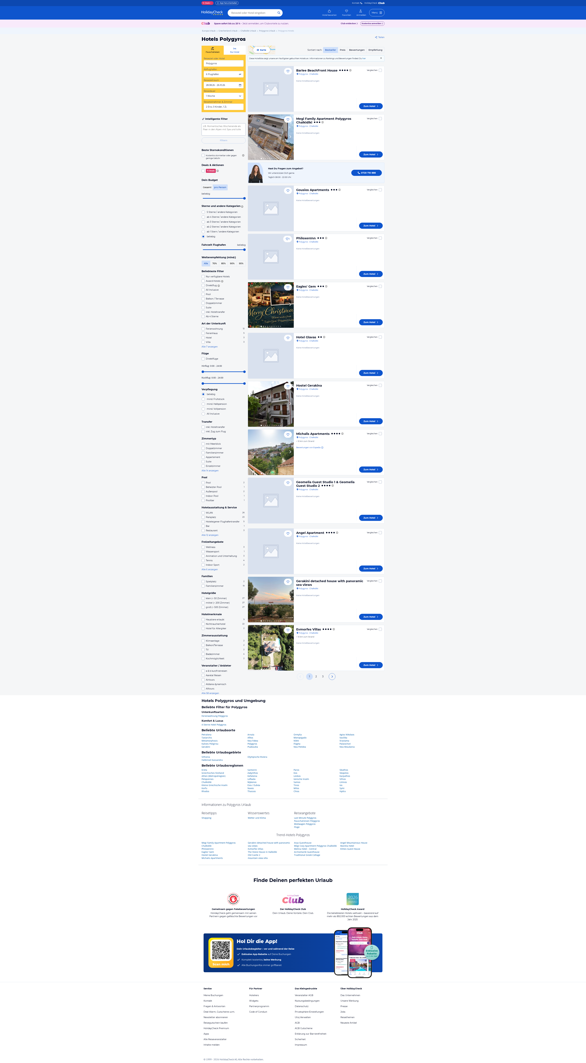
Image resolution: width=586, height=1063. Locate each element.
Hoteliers (254, 995)
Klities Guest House (350, 848)
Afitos (250, 737)
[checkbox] (224, 156)
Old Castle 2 (254, 855)
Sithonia (206, 756)
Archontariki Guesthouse (306, 851)
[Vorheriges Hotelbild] (251, 137)
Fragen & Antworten (214, 1006)
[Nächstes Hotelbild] (290, 137)
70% (214, 263)
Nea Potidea (300, 746)
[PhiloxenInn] (271, 256)
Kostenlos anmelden (371, 23)
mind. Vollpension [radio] (216, 409)
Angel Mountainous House (353, 842)
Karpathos (345, 776)
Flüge (297, 827)
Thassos (252, 791)
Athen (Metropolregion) (213, 776)
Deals (206, 3)
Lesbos (297, 776)
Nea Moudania (347, 746)
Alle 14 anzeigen (210, 470)
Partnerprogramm (259, 1006)
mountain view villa (258, 858)
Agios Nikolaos (347, 734)
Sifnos (343, 779)
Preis (342, 50)
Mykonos (252, 782)
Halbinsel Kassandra (212, 759)
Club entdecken (348, 23)
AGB (297, 1022)
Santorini (252, 769)
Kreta (204, 769)
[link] (329, 13)
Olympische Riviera (257, 756)
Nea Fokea (253, 740)
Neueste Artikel (348, 1022)
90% (232, 263)
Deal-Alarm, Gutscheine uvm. (219, 1011)
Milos (296, 788)
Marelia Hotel (347, 845)
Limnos (343, 782)
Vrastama (344, 740)
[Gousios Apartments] (271, 208)
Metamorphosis (210, 740)
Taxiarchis (207, 737)
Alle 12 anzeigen (210, 535)
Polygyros (252, 743)
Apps (206, 1033)
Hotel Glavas (306, 337)
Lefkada (251, 779)
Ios (341, 785)
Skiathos (344, 769)
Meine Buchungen (213, 995)
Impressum (301, 1044)
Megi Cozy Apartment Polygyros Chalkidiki (315, 845)
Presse (343, 1006)
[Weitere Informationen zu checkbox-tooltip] (242, 155)
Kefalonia (252, 776)
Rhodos (205, 791)
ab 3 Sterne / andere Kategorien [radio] (224, 221)
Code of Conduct (258, 1011)
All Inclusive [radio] (213, 413)
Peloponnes (207, 779)
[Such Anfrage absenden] (279, 13)
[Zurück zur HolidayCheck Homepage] (212, 13)
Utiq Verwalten (303, 1017)
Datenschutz (301, 1006)
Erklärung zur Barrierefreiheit (310, 1033)
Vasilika (343, 737)
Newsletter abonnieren (216, 1017)
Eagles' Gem (306, 286)
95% (241, 263)
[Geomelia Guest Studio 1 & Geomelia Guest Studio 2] (271, 500)
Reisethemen (347, 1017)
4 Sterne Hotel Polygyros (214, 724)
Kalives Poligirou (210, 743)
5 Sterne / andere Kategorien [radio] (222, 212)
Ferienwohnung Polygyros (215, 716)
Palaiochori (345, 743)
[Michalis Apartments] (271, 452)
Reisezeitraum (211, 80)
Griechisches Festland (213, 772)
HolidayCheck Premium (216, 1028)
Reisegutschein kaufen (216, 1022)
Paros (296, 769)
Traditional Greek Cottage (307, 855)
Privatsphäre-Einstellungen (309, 1011)
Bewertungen (357, 50)
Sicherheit (300, 1039)
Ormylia (298, 734)
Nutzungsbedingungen (307, 1000)
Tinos (296, 785)
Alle (206, 263)
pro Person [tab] (220, 187)
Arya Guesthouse (302, 842)
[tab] (213, 50)
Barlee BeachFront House (317, 70)
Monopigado (300, 737)
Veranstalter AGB (304, 995)
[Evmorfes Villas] (271, 648)
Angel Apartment (310, 533)
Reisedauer (209, 91)
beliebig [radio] (211, 236)
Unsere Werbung (349, 1000)
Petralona (206, 734)
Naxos (251, 788)
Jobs (342, 1011)
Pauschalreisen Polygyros (307, 820)
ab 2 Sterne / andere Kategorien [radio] (224, 226)
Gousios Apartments (312, 190)
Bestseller (330, 50)
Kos (295, 772)
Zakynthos (253, 772)
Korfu (204, 788)
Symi (342, 788)
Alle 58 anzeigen (210, 693)
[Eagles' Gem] (271, 305)
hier (364, 58)
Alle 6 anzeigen (210, 569)
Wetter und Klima (257, 817)
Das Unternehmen (350, 995)
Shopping (206, 817)
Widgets (253, 1000)
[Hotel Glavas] (271, 355)
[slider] (244, 198)
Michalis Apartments (313, 434)
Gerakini (206, 746)
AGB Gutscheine (303, 1028)
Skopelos (344, 772)
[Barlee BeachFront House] (271, 89)
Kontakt (356, 3)
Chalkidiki (207, 782)
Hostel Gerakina (309, 385)
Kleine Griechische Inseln (215, 785)
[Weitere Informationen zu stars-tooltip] (242, 206)
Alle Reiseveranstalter (215, 1039)
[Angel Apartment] (271, 551)
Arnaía (251, 734)
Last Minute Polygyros (305, 817)
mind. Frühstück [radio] (215, 399)
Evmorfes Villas (308, 629)
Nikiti (296, 740)
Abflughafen (210, 69)
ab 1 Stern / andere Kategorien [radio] (223, 231)
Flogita (297, 743)
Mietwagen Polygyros (305, 823)
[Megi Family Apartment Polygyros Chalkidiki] (271, 137)
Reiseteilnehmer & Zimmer (218, 102)
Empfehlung (375, 50)
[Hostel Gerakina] (271, 404)
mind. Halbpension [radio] (217, 404)
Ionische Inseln (301, 779)
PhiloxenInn (306, 238)
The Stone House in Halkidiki (262, 851)
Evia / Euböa (254, 785)
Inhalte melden (212, 1044)
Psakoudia (253, 746)
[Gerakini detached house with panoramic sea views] (271, 599)
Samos (297, 782)
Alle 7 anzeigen (210, 346)
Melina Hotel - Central (305, 848)
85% (223, 263)
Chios (296, 791)
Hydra (343, 791)
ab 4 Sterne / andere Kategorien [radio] (224, 217)
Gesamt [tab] (207, 187)
